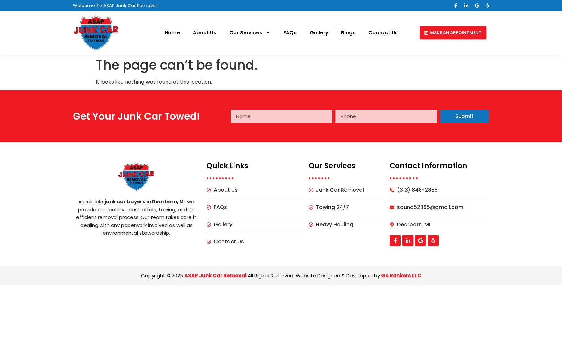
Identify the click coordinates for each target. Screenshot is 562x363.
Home (172, 32)
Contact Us (383, 32)
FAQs (290, 32)
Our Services (245, 32)
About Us (204, 32)
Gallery (319, 32)
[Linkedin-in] (466, 5)
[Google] (477, 5)
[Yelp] (487, 5)
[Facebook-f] (455, 5)
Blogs (348, 32)
